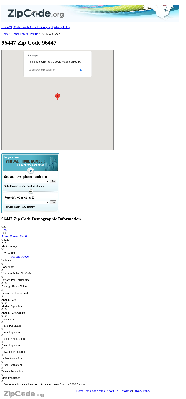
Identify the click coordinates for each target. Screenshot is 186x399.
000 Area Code (20, 256)
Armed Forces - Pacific (24, 33)
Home (5, 27)
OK (80, 70)
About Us (35, 27)
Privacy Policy (62, 27)
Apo (4, 229)
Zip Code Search (19, 27)
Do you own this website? (42, 70)
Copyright (47, 27)
